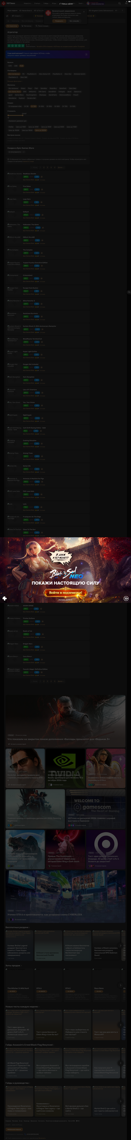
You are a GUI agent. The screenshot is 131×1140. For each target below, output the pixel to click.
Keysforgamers (31, 95)
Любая (11, 127)
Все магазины (13, 88)
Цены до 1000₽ (14, 130)
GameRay (44, 88)
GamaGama (12, 98)
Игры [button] (54, 3)
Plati (36, 88)
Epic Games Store (14, 92)
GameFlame (53, 95)
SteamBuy (53, 88)
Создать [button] (17, 16)
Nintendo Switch (79, 74)
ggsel (10, 95)
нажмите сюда (28, 161)
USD (15, 66)
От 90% (72, 106)
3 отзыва (42, 180)
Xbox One (68, 74)
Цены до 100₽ (21, 127)
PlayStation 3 (13, 77)
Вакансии (34, 1121)
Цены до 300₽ (46, 127)
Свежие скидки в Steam (33, 138)
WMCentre (32, 92)
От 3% (26, 106)
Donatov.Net (31, 98)
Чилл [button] (80, 3)
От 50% (57, 106)
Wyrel (69, 92)
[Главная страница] (8, 3)
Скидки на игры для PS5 (50, 138)
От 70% (64, 106)
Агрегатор (15, 21)
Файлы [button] (62, 3)
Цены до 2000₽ (40, 130)
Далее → (61, 167)
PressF (75, 95)
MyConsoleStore (65, 95)
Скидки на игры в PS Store (69, 138)
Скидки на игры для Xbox (16, 140)
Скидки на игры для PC (15, 138)
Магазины (27, 26)
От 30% (49, 106)
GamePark (62, 88)
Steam (23, 88)
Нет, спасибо (74, 21)
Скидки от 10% (41, 21)
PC (23, 74)
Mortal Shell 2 (27, 11)
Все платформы (27, 21)
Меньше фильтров (14, 81)
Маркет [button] (72, 3)
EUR (10, 66)
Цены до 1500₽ (27, 130)
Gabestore (77, 92)
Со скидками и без (15, 106)
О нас (21, 1121)
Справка (8, 1121)
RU (78, 1121)
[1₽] (8, 115)
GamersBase (19, 95)
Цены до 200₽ (33, 127)
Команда (26, 1121)
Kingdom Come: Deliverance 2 (102, 11)
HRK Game (42, 92)
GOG (24, 92)
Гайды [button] (46, 3)
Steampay (42, 95)
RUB (21, 66)
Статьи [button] (37, 3)
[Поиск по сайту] (119, 3)
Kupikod (21, 98)
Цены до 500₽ (59, 127)
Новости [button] (27, 3)
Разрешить (59, 21)
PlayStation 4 (57, 74)
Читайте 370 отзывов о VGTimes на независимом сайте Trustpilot (61, 46)
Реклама (15, 1121)
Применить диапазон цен (17, 121)
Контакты (41, 1121)
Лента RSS (71, 1121)
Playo (30, 88)
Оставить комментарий (18, 744)
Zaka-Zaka (72, 88)
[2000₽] (22, 115)
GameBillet (52, 92)
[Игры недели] (122, 10)
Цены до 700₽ (72, 127)
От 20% (41, 106)
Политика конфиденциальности (56, 1121)
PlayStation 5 (31, 74)
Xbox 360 (24, 77)
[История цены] (41, 177)
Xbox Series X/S (44, 74)
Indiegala (62, 92)
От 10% (33, 106)
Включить (42, 1138)
